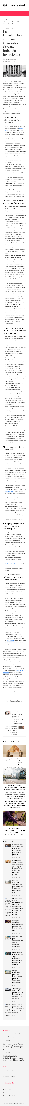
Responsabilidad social (9, 1079)
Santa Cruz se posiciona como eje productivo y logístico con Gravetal (18, 1009)
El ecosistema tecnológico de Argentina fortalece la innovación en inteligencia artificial (17, 959)
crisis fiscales (10, 640)
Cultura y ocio (6, 1073)
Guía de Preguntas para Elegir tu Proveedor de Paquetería (11, 730)
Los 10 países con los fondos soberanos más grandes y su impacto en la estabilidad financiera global (14, 762)
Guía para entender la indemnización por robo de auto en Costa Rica (14, 830)
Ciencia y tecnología (8, 1070)
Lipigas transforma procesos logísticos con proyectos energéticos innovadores (17, 977)
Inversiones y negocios (9, 28)
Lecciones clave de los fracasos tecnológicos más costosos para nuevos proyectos (18, 850)
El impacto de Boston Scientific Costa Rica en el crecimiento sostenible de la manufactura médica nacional (14, 804)
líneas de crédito (9, 491)
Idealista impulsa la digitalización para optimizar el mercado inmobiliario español (14, 788)
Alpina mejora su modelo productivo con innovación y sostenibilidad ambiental (17, 994)
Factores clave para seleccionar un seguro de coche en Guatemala (17, 942)
